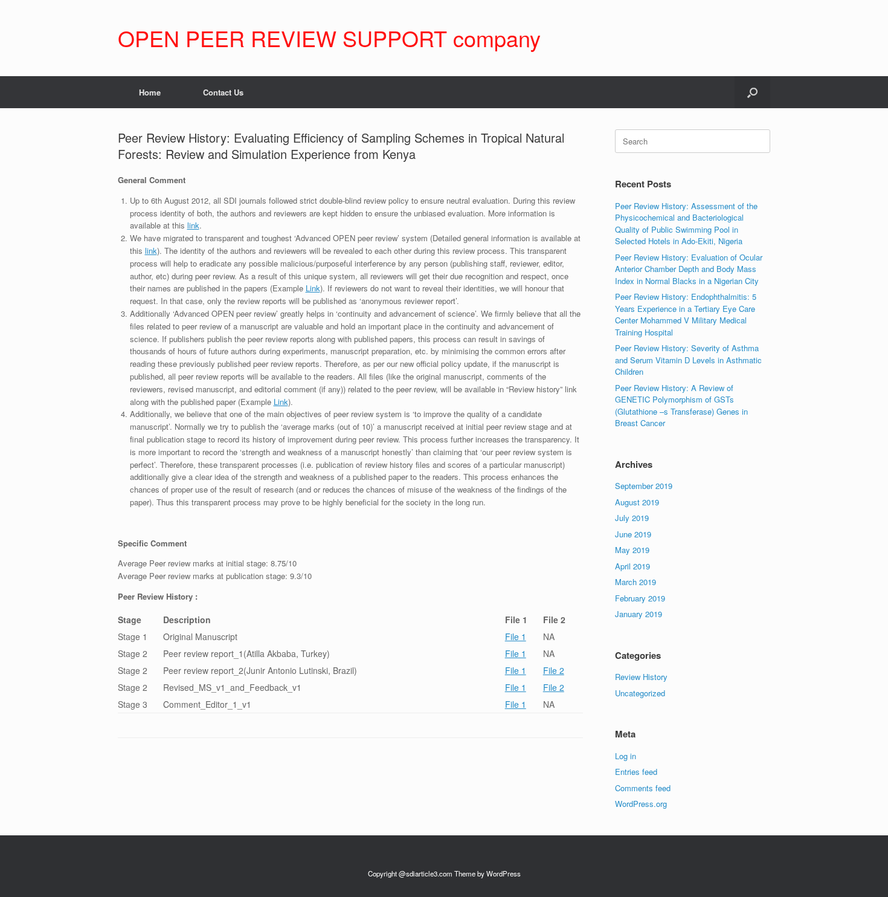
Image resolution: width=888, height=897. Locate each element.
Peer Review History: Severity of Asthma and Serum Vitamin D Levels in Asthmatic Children (688, 359)
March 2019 (635, 582)
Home (150, 92)
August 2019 (637, 502)
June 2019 (633, 534)
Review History (641, 676)
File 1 (515, 636)
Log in (625, 756)
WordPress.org (641, 803)
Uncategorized (640, 693)
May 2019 (632, 549)
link (193, 225)
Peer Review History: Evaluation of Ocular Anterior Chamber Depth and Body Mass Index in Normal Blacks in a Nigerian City (688, 269)
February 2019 (640, 598)
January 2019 (638, 614)
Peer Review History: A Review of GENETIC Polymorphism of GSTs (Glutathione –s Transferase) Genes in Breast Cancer (681, 405)
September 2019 (643, 485)
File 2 (553, 670)
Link (313, 288)
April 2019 (632, 566)
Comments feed (643, 788)
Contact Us (223, 92)
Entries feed (636, 771)
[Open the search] (752, 92)
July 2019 (632, 517)
